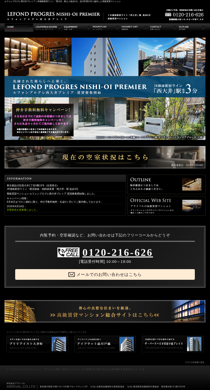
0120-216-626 (117, 252)
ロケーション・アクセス (41, 369)
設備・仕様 (60, 369)
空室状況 (88, 369)
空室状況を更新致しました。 (23, 209)
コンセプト (21, 369)
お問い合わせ (102, 369)
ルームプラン (75, 369)
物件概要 (116, 369)
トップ (10, 369)
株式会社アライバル (132, 369)
